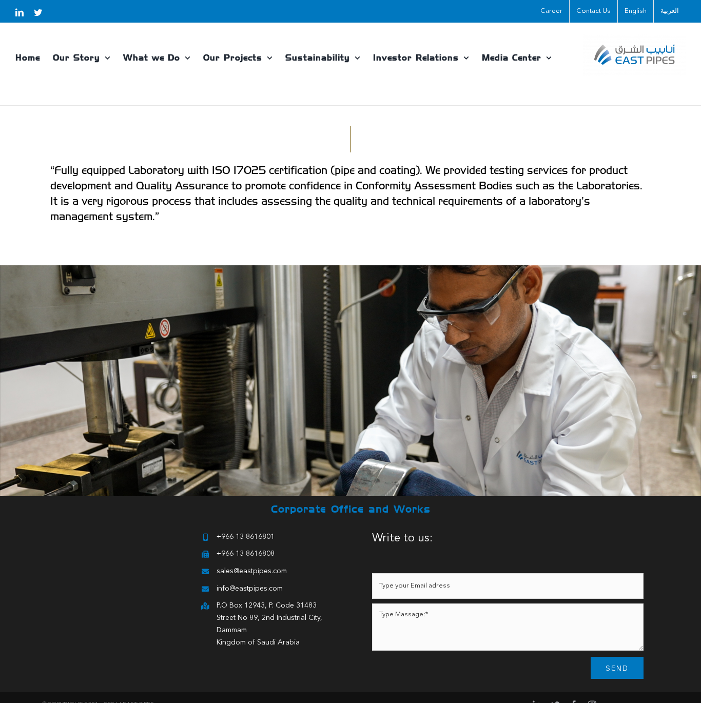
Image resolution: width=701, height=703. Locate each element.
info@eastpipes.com (250, 588)
